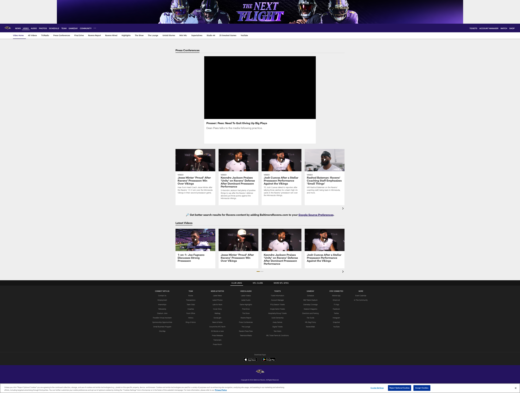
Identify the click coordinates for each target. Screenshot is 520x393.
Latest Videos (246, 295)
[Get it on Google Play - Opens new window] (269, 360)
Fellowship (162, 309)
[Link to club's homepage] (7, 28)
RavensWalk (310, 327)
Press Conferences (246, 322)
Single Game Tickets (277, 309)
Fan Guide (310, 318)
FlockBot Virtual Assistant (162, 318)
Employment (162, 300)
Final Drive (246, 309)
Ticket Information (277, 295)
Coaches (191, 309)
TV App (336, 304)
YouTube (336, 327)
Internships (162, 304)
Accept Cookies (421, 388)
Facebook (336, 309)
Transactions (190, 300)
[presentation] (343, 208)
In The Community (361, 300)
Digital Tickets (277, 327)
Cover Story (217, 309)
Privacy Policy (221, 390)
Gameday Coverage (310, 304)
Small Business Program (162, 327)
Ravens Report (246, 318)
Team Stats (191, 304)
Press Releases (217, 335)
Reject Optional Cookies (399, 388)
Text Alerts (277, 331)
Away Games (277, 322)
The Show (246, 313)
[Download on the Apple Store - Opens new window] (250, 359)
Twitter (336, 313)
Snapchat (336, 322)
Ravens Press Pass (246, 331)
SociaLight (217, 318)
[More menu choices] (95, 28)
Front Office (190, 313)
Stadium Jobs (162, 313)
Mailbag (217, 313)
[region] (260, 388)
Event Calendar (360, 295)
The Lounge (246, 327)
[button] (251, 87)
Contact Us (162, 295)
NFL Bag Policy (310, 322)
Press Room (217, 344)
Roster (190, 295)
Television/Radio (246, 335)
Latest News (217, 295)
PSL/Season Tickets (277, 304)
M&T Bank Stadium (310, 300)
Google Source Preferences (315, 214)
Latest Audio (245, 300)
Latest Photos (217, 300)
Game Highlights (246, 304)
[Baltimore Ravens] (260, 372)
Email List (336, 300)
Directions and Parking (310, 313)
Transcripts (217, 340)
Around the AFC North (217, 327)
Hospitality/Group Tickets (277, 313)
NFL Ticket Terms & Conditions (277, 335)
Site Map (162, 331)
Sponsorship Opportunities (162, 322)
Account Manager (277, 300)
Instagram (336, 318)
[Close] (516, 388)
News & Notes (217, 322)
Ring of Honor (191, 322)
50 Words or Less (217, 331)
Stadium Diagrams (310, 309)
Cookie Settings (377, 388)
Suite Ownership (278, 318)
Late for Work (217, 304)
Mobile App (336, 295)
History (190, 318)
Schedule (310, 295)
